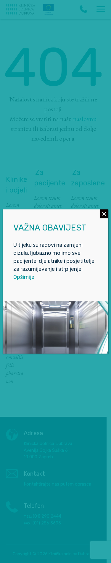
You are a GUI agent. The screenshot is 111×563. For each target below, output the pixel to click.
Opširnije (23, 277)
